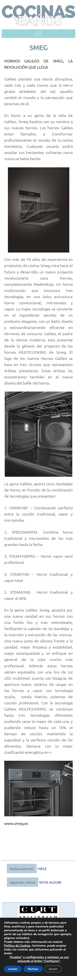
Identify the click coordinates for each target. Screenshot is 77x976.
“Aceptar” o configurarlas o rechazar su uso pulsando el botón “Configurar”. (39, 959)
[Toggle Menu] (38, 34)
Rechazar (33, 969)
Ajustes (53, 969)
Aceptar (13, 969)
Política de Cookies (17, 946)
